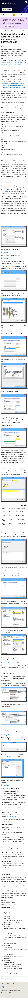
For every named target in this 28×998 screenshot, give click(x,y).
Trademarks (3, 996)
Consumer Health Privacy (7, 994)
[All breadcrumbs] (2, 30)
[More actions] (26, 30)
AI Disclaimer (4, 990)
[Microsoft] (14, 15)
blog (19, 102)
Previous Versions (13, 990)
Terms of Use (18, 994)
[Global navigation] (1, 15)
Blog (19, 990)
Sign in (25, 14)
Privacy (9, 992)
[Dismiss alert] (26, 2)
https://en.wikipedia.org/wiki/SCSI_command (13, 808)
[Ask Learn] (23, 30)
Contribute (3, 992)
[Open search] (21, 15)
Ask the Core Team (9, 30)
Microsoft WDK (12, 816)
